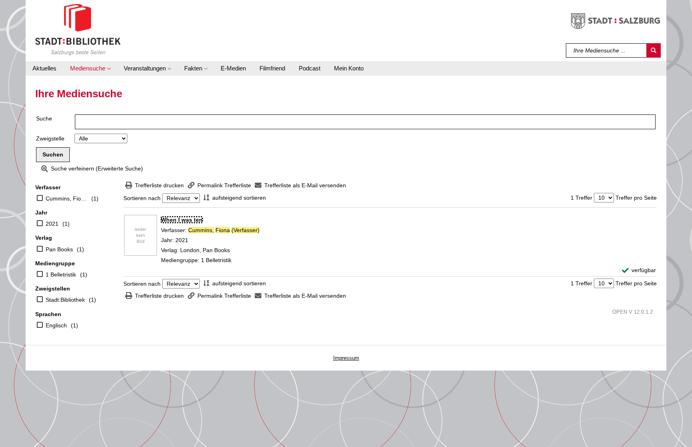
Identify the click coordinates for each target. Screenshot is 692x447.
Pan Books (59, 249)
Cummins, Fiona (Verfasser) (66, 198)
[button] (90, 68)
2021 (52, 223)
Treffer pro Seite (636, 197)
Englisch (56, 325)
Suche (44, 118)
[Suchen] (653, 50)
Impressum (346, 358)
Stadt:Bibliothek (65, 300)
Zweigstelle (50, 138)
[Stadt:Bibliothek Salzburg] (78, 29)
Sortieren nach (142, 198)
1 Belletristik (61, 274)
